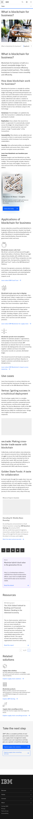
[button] (27, 2)
